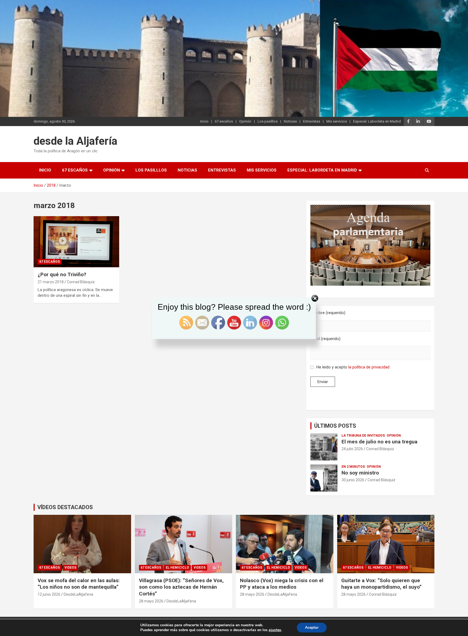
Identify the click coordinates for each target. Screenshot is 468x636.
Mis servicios (336, 121)
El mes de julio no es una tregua (379, 442)
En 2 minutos (353, 467)
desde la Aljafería (75, 141)
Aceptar (311, 627)
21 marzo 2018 (51, 282)
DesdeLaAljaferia (78, 594)
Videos (70, 567)
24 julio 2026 (352, 449)
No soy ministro (360, 473)
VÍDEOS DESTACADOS (65, 507)
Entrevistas (311, 121)
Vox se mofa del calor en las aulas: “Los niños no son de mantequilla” (79, 583)
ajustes (275, 630)
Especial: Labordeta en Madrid (377, 121)
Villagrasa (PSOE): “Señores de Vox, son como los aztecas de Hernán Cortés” (181, 587)
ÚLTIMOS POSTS (335, 426)
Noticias (290, 121)
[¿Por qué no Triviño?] (76, 242)
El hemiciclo (177, 567)
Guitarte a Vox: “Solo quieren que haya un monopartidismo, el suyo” (381, 583)
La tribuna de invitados (363, 435)
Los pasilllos (268, 121)
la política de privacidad (368, 367)
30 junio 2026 (353, 480)
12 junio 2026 (49, 594)
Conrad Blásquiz (81, 282)
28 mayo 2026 (151, 601)
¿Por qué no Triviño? (62, 274)
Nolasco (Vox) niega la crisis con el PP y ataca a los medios (281, 583)
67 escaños (224, 121)
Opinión (245, 121)
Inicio (204, 121)
